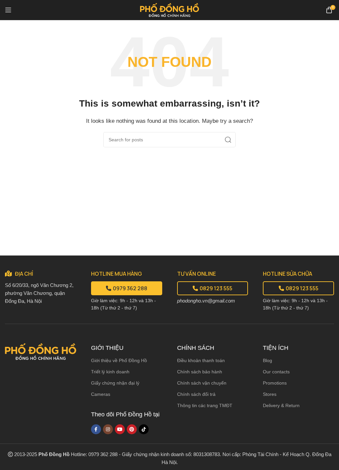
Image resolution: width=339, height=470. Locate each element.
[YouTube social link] (120, 429)
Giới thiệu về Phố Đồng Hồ (119, 360)
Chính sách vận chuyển (201, 383)
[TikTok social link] (144, 429)
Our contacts (276, 371)
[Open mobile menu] (8, 10)
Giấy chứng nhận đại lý (115, 383)
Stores (269, 394)
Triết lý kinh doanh (110, 371)
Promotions (275, 383)
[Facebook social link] (96, 429)
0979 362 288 (130, 288)
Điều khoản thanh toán (201, 360)
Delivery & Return (281, 405)
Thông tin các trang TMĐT (204, 405)
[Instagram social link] (108, 429)
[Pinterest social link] (132, 429)
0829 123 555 (216, 288)
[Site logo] (169, 9)
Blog (267, 360)
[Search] (228, 139)
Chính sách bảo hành (199, 371)
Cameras (100, 394)
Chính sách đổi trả (196, 394)
